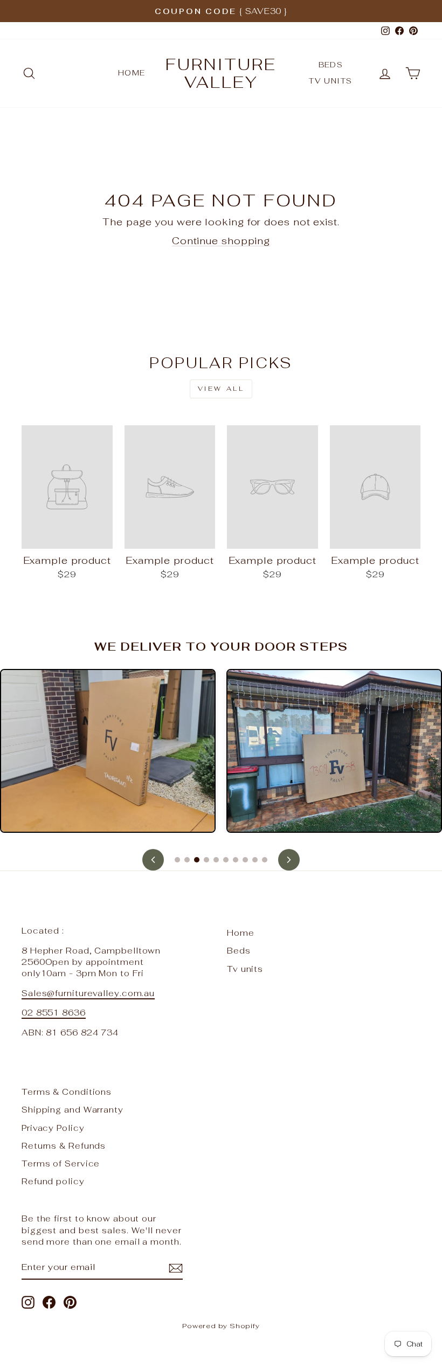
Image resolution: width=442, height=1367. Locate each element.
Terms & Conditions (67, 1092)
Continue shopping (221, 240)
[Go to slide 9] (255, 859)
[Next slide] (289, 860)
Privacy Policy (53, 1128)
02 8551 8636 (54, 1012)
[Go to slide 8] (245, 859)
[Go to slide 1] (177, 859)
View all (221, 388)
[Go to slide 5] (216, 859)
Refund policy (53, 1181)
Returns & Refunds (64, 1146)
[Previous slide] (153, 860)
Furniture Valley (221, 73)
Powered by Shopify (221, 1325)
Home (132, 73)
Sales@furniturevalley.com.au (88, 993)
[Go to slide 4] (206, 859)
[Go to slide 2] (187, 859)
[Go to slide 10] (264, 859)
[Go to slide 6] (226, 859)
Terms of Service (61, 1163)
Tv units (330, 81)
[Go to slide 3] (196, 859)
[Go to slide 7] (235, 859)
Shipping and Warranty (72, 1109)
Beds (331, 65)
